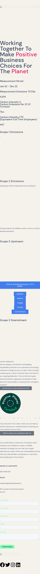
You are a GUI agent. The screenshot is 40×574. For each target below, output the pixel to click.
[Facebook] (2, 564)
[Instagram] (12, 564)
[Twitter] (7, 564)
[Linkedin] (18, 564)
